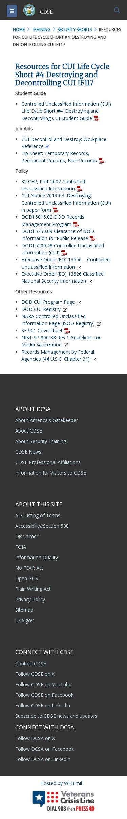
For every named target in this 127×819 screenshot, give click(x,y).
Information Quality (36, 557)
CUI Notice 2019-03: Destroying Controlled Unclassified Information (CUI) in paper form (66, 202)
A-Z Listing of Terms (37, 515)
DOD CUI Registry (41, 309)
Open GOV (26, 578)
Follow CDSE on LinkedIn (42, 705)
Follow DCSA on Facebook (44, 749)
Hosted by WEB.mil (61, 783)
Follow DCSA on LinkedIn (42, 759)
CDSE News (28, 451)
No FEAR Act (29, 568)
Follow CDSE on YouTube (43, 684)
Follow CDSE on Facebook (44, 695)
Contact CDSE (30, 663)
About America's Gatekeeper (46, 420)
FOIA (20, 547)
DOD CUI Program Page (48, 302)
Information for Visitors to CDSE (50, 472)
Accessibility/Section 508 (42, 526)
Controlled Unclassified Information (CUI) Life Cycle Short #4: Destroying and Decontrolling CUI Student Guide (66, 111)
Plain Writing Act (33, 589)
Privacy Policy (30, 599)
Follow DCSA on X (35, 738)
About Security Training (40, 441)
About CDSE (28, 430)
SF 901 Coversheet (42, 330)
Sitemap (24, 610)
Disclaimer (26, 536)
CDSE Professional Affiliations (48, 462)
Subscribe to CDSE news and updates (56, 716)
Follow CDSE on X (35, 674)
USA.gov (24, 620)
